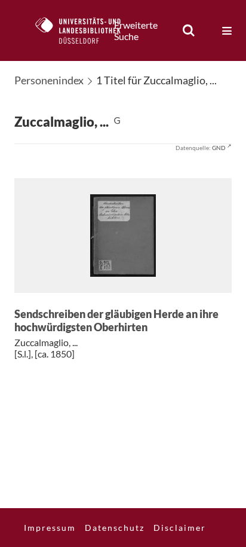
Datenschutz (114, 527)
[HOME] (84, 30)
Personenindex (49, 80)
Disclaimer (179, 527)
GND (219, 147)
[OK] (189, 30)
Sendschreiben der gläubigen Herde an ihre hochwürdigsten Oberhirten (116, 320)
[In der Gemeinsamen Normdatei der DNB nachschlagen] (117, 122)
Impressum (50, 527)
